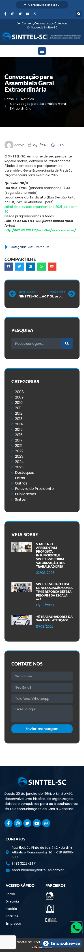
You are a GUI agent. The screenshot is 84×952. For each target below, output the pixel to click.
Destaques (42, 247)
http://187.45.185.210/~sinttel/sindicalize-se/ (40, 230)
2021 (31, 247)
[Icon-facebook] (5, 14)
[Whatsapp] (35, 14)
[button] (79, 14)
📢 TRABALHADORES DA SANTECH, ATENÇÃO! (54, 618)
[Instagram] (13, 14)
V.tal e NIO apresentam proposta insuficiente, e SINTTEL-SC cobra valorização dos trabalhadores (50, 555)
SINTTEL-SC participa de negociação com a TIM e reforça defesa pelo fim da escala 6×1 (54, 591)
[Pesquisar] (67, 343)
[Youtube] (27, 14)
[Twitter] (20, 14)
